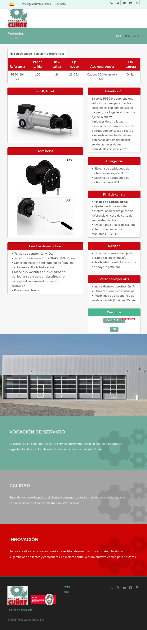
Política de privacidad (20, 610)
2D (114, 329)
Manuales (115, 320)
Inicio (118, 36)
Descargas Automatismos (36, 4)
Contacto (60, 4)
